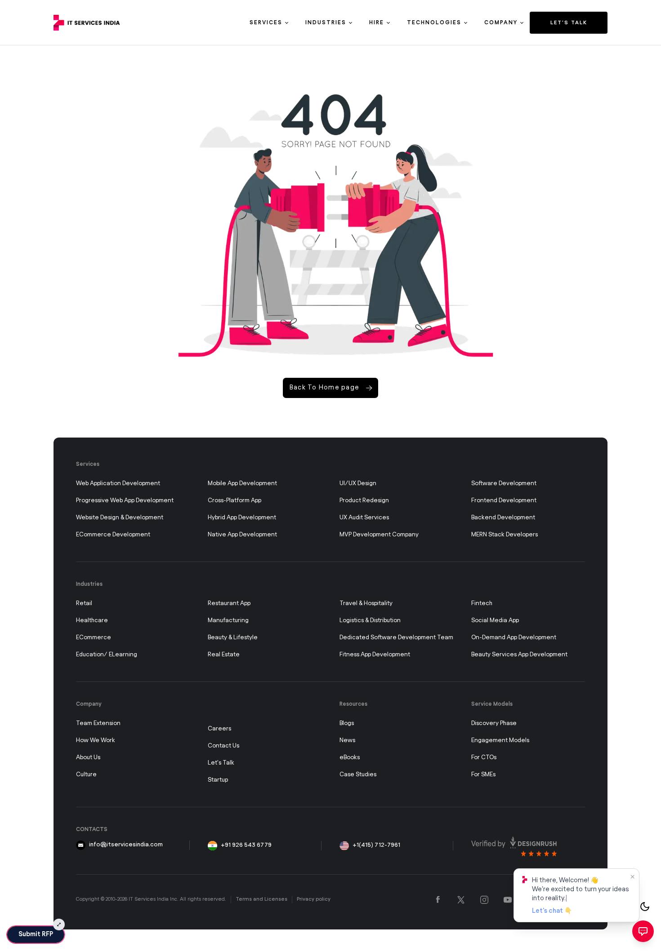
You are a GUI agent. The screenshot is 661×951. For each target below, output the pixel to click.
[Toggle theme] (644, 906)
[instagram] (484, 900)
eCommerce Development (113, 535)
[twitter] (461, 900)
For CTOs (483, 758)
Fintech (481, 603)
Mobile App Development (242, 484)
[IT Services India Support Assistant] (643, 931)
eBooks (349, 758)
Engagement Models (500, 740)
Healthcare (92, 621)
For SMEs (483, 775)
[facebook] (438, 900)
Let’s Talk (568, 22)
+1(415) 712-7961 (376, 845)
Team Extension (98, 723)
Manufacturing (228, 621)
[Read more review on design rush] (514, 846)
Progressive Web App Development (125, 501)
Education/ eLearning (106, 655)
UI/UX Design (357, 484)
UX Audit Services (364, 518)
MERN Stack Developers (504, 535)
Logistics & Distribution (370, 621)
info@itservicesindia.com (126, 845)
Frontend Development (503, 501)
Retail (84, 603)
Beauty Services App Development (519, 655)
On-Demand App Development (513, 638)
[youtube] (507, 900)
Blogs (346, 723)
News (347, 740)
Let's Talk (221, 763)
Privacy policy (313, 899)
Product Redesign (364, 501)
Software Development (503, 484)
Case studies (357, 775)
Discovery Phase (494, 723)
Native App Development (242, 535)
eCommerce (93, 638)
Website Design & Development (119, 518)
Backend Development (503, 518)
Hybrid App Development (242, 518)
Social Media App (495, 621)
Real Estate (224, 655)
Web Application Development (118, 484)
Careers (219, 729)
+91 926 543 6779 (246, 845)
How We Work (95, 740)
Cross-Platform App (234, 501)
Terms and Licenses (261, 899)
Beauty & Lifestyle (233, 638)
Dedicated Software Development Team (396, 638)
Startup (218, 780)
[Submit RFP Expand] (59, 924)
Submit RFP (35, 934)
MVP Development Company (379, 535)
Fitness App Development (374, 655)
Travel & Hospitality (366, 603)
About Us (88, 758)
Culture (86, 775)
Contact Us (223, 746)
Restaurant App (229, 603)
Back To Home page (324, 388)
